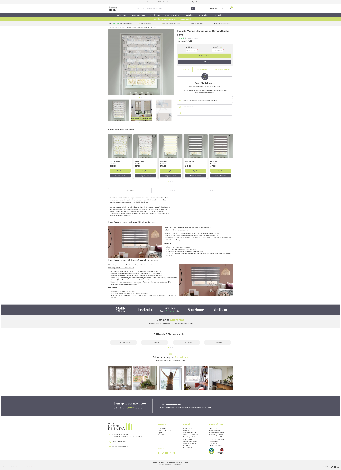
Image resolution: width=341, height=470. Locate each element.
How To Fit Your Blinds (216, 433)
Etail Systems (32, 467)
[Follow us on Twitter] (163, 453)
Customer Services (144, 1)
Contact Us (213, 428)
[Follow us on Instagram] (170, 453)
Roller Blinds (121, 15)
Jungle (156, 342)
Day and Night (188, 342)
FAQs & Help (162, 428)
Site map (161, 435)
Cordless (219, 342)
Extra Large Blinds (189, 437)
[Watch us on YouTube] (166, 453)
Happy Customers (197, 1)
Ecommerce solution (21, 467)
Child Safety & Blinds (216, 435)
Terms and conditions (216, 439)
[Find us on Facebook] (159, 453)
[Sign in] (226, 8)
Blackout (186, 430)
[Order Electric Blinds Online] (132, 426)
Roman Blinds (203, 15)
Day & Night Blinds (138, 15)
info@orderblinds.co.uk (120, 447)
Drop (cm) (217, 47)
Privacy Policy (213, 443)
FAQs (159, 1)
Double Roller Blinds (172, 15)
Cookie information (215, 445)
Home (111, 27)
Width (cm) (190, 47)
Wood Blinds (189, 15)
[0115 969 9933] (207, 8)
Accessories (218, 15)
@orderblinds (181, 357)
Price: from (181, 41)
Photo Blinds (187, 439)
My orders (154, 1)
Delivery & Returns (164, 430)
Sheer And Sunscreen (190, 435)
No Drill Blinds (155, 15)
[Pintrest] (174, 453)
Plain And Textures (189, 433)
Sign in (160, 433)
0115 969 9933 (213, 8)
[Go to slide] (167, 347)
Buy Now (120, 171)
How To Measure (168, 1)
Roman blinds (125, 342)
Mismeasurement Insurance (182, 1)
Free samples (213, 441)
